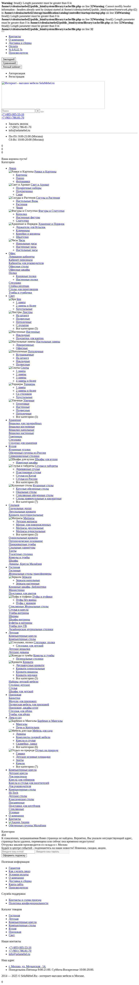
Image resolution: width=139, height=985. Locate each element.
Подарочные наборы (28, 187)
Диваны (21, 733)
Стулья (13, 688)
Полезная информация (15, 861)
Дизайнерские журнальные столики (31, 629)
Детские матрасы (26, 521)
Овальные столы (26, 491)
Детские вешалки (19, 648)
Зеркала (26, 577)
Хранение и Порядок (51, 223)
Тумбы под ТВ (18, 626)
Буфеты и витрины (20, 622)
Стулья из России (26, 478)
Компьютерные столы (22, 639)
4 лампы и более (26, 380)
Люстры (27, 312)
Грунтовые (22, 403)
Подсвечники (24, 191)
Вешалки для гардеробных (25, 423)
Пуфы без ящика (26, 599)
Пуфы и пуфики (42, 596)
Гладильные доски (20, 508)
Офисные (22, 348)
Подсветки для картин (30, 338)
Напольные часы (26, 243)
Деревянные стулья (28, 469)
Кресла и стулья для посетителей (29, 782)
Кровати (28, 662)
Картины (21, 174)
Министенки (17, 590)
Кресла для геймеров (22, 779)
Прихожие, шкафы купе (23, 707)
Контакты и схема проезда (25, 899)
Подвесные (23, 318)
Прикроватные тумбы (22, 544)
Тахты (12, 550)
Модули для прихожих (23, 701)
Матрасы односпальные (30, 531)
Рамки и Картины (45, 171)
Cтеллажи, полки (44, 642)
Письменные (17, 802)
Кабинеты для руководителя (26, 263)
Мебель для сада (42, 730)
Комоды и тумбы (19, 557)
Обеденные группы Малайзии (27, 825)
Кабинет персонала (21, 259)
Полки (13, 272)
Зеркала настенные (27, 583)
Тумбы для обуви (19, 714)
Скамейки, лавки (26, 743)
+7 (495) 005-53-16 (12, 114)
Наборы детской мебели (23, 681)
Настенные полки (27, 279)
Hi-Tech (13, 792)
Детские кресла (18, 773)
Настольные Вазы (27, 201)
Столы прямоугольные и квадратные (39, 498)
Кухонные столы (43, 485)
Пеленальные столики (29, 658)
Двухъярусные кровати (30, 665)
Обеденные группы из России (27, 452)
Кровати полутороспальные (26, 514)
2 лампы (21, 374)
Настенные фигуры (28, 217)
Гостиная (14, 567)
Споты (25, 367)
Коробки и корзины (28, 233)
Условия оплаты (19, 874)
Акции (24, 822)
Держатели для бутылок (30, 227)
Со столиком (24, 393)
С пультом (22, 325)
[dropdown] (2, 31)
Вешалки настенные (21, 433)
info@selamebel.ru (19, 954)
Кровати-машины (27, 671)
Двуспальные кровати (22, 511)
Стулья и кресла (18, 609)
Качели (20, 763)
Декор (12, 168)
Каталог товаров (11, 909)
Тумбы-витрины (19, 612)
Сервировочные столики (24, 456)
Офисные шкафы (19, 269)
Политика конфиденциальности (28, 903)
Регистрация (16, 76)
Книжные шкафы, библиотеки (27, 586)
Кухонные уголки (20, 449)
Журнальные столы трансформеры (30, 573)
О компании (16, 39)
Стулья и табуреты (46, 465)
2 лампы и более (26, 305)
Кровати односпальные (30, 668)
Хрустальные (24, 308)
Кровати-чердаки (26, 675)
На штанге (22, 315)
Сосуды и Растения (48, 197)
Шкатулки (22, 236)
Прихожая (15, 694)
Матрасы (28, 518)
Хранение (15, 420)
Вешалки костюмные (22, 426)
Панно (20, 178)
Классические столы (21, 799)
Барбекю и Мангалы (50, 720)
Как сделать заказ (19, 871)
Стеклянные (16, 809)
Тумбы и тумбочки (20, 292)
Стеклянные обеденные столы (34, 495)
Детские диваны (19, 652)
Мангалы (21, 724)
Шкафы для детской (21, 691)
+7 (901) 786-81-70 (12, 117)
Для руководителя (20, 786)
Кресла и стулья (25, 740)
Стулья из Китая (26, 475)
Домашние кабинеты (22, 256)
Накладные (23, 335)
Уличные (28, 400)
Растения (21, 204)
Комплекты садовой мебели (33, 737)
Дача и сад (15, 717)
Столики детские (19, 684)
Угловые (14, 812)
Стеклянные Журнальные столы (29, 606)
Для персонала (18, 776)
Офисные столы (19, 266)
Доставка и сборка (20, 43)
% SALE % (15, 49)
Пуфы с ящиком (26, 603)
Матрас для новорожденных (33, 524)
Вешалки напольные (21, 429)
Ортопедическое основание (26, 541)
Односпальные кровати (23, 537)
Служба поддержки (13, 893)
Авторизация (17, 73)
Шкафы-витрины (19, 619)
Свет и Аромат (40, 184)
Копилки (21, 214)
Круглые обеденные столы (32, 488)
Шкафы (13, 560)
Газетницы (15, 436)
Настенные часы (26, 246)
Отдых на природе (46, 750)
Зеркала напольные (28, 580)
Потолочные (23, 321)
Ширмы (13, 616)
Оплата (13, 46)
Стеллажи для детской (29, 645)
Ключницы (23, 230)
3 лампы (21, 377)
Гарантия (14, 867)
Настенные (33, 331)
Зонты (20, 760)
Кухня (12, 446)
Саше (19, 194)
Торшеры (29, 384)
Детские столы (18, 796)
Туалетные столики (21, 554)
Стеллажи (15, 282)
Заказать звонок (18, 123)
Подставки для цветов (22, 593)
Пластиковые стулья (28, 472)
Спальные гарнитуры (22, 547)
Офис (12, 253)
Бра (19, 299)
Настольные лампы (48, 341)
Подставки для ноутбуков (24, 805)
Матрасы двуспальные (30, 527)
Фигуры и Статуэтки (51, 210)
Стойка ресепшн (19, 286)
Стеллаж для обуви (20, 711)
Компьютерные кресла (23, 635)
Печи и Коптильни (27, 727)
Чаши (19, 207)
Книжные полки (26, 276)
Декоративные (25, 344)
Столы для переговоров (23, 289)
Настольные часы (27, 250)
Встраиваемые (25, 354)
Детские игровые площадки (33, 756)
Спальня (14, 505)
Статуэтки (22, 220)
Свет (12, 295)
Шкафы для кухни (46, 459)
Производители (18, 52)
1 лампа (21, 302)
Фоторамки (23, 181)
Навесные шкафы (27, 462)
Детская (13, 632)
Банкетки (14, 697)
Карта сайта (16, 884)
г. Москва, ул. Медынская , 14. (27, 966)
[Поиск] (42, 111)
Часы (22, 240)
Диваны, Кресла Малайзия (25, 563)
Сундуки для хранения (23, 442)
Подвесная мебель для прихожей (29, 704)
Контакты (15, 36)
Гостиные (15, 570)
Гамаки (20, 753)
